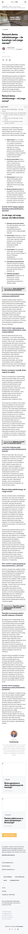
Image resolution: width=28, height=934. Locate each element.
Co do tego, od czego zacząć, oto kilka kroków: (14, 113)
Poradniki (5, 29)
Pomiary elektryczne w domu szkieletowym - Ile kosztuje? (13, 820)
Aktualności (8, 814)
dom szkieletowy (19, 876)
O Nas (3, 887)
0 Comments (19, 49)
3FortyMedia (19, 926)
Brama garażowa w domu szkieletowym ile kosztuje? (13, 785)
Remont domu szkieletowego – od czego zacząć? (12, 110)
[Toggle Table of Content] (24, 107)
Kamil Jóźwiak (10, 47)
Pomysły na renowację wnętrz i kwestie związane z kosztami (13, 122)
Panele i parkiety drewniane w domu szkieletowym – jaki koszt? (13, 208)
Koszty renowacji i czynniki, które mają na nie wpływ (15, 115)
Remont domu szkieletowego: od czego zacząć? (13, 118)
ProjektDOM (4, 6)
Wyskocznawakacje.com (8, 869)
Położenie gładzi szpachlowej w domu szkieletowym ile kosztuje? (14, 449)
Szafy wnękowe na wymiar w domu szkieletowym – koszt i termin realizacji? (14, 330)
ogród (5, 880)
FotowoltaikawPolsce (7, 862)
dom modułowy (8, 876)
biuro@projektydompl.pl (8, 855)
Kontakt (4, 891)
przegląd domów (14, 880)
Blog (10, 6)
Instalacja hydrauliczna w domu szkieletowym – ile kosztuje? (13, 687)
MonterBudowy (6, 866)
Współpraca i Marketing (8, 894)
